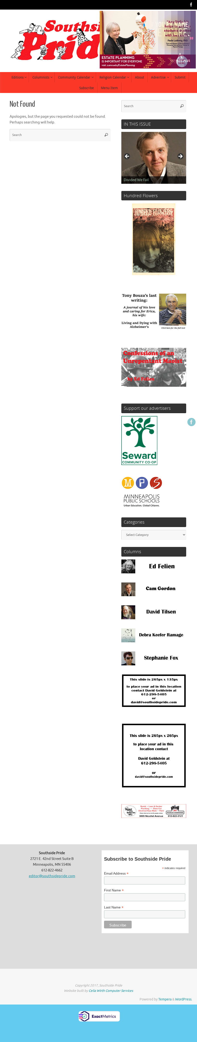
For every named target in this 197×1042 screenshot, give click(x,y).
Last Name (113, 907)
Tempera (165, 999)
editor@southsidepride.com (52, 876)
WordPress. (183, 999)
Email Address (116, 873)
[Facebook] (191, 4)
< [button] (127, 156)
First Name (114, 890)
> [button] (180, 156)
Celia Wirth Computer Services (111, 991)
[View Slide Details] (153, 158)
